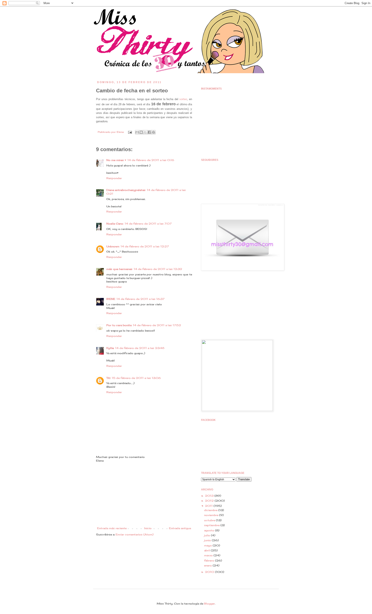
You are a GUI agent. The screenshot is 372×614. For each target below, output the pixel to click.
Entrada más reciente (112, 528)
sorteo (183, 99)
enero (208, 565)
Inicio (148, 528)
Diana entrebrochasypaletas (126, 190)
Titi (108, 378)
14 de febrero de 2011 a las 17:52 (157, 325)
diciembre (211, 510)
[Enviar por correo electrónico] (137, 132)
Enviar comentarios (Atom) (134, 534)
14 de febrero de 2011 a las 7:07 (148, 223)
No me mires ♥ (116, 160)
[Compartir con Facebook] (149, 132)
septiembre (212, 525)
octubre (210, 520)
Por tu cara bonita (119, 325)
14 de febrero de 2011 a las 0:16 (150, 160)
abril (207, 550)
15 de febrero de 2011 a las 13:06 (136, 378)
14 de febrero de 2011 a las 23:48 (139, 348)
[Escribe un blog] (141, 132)
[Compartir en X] (145, 132)
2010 (210, 572)
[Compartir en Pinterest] (153, 132)
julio (207, 535)
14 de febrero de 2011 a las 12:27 (145, 246)
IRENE (110, 299)
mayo (208, 545)
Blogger (209, 603)
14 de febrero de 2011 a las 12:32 (158, 269)
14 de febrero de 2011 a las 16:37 (140, 299)
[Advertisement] (144, 494)
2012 (210, 500)
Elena (121, 131)
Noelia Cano (114, 223)
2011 (209, 505)
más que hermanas (119, 269)
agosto (209, 530)
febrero (209, 560)
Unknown (112, 246)
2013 (209, 495)
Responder (114, 178)
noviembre (211, 515)
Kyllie (110, 348)
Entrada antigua (180, 528)
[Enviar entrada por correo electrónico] (130, 131)
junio (208, 540)
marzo (209, 555)
